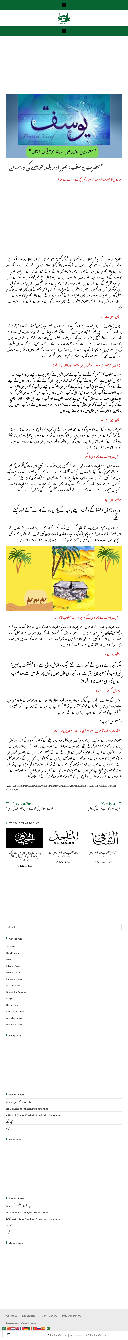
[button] (64, 5)
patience (10, 789)
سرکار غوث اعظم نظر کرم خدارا (19, 1101)
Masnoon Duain (14, 978)
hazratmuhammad (21, 785)
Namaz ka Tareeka (16, 991)
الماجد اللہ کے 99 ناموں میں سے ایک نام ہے (64, 854)
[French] (22, 1327)
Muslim (112, 785)
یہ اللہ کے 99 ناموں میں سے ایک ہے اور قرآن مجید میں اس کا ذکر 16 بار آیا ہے (25, 855)
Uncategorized (14, 1024)
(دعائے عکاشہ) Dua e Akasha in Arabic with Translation (33, 1114)
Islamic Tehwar (14, 972)
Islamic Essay (13, 965)
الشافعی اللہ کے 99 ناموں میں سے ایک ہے (103, 854)
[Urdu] (48, 1327)
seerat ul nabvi (14, 1017)
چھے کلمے (10, 1121)
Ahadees (11, 946)
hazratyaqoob (40, 785)
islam (67, 785)
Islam (9, 959)
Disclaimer (29, 1316)
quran (19, 789)
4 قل (8, 1127)
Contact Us (49, 1316)
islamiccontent (79, 785)
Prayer (10, 998)
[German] (26, 1327)
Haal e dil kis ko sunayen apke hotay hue (27, 1108)
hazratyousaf (55, 785)
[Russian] (39, 1327)
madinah (93, 785)
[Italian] (30, 1327)
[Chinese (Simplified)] (9, 1327)
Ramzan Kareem (15, 1011)
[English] (18, 1327)
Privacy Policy (72, 1316)
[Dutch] (13, 1327)
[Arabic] (4, 1327)
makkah (103, 785)
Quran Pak (12, 1004)
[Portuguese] (35, 1327)
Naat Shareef (13, 985)
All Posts (11, 1316)
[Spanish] (44, 1327)
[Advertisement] (64, 69)
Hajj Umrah (12, 952)
